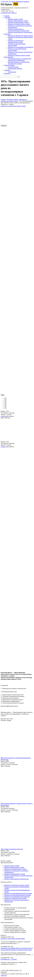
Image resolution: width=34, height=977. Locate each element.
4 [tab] (5, 404)
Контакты (7, 73)
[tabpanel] (17, 149)
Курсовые (7, 34)
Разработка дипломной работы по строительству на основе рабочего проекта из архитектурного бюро (17, 949)
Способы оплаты (13, 67)
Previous (3, 125)
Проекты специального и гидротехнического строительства (18, 29)
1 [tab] (5, 398)
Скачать (3, 416)
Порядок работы (9, 65)
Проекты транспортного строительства (20, 32)
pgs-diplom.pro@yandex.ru (21, 1)
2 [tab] (5, 400)
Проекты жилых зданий (15, 19)
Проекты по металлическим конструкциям (16, 44)
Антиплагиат (12, 72)
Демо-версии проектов (15, 68)
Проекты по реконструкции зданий (19, 24)
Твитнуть (4, 975)
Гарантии (7, 70)
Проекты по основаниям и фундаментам (20, 47)
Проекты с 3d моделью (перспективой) (13, 938)
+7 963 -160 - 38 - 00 (7, 1)
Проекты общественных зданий (18, 21)
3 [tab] (5, 402)
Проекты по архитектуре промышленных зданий (15, 41)
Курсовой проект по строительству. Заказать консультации (19, 62)
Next (2, 395)
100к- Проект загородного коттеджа (12, 849)
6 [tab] (5, 408)
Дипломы (7, 17)
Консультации (8, 57)
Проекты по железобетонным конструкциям (18, 893)
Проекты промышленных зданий (18, 22)
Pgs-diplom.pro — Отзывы (9, 959)
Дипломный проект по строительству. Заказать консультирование (19, 59)
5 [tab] (5, 406)
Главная (6, 16)
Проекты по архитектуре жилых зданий (20, 35)
